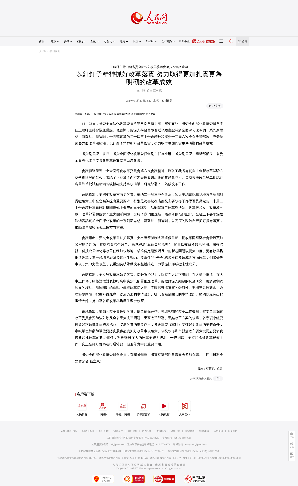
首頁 (41, 41)
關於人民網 (88, 431)
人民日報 (81, 414)
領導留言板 (143, 414)
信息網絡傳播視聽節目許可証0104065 (77, 458)
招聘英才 (118, 431)
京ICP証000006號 (198, 458)
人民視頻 (164, 414)
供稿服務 (161, 431)
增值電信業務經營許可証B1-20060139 (144, 451)
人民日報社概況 (69, 431)
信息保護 (218, 431)
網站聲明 (190, 431)
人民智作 (184, 414)
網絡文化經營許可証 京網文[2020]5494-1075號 (123, 458)
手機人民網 (123, 414)
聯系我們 (232, 431)
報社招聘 (104, 431)
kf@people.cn (118, 444)
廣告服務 (132, 431)
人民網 (42, 51)
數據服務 (175, 431)
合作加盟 (147, 431)
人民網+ (102, 414)
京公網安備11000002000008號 (225, 458)
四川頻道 (55, 51)
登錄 (244, 41)
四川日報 (166, 100)
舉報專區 (184, 41)
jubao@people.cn (182, 437)
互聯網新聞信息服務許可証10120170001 (100, 451)
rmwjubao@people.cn (196, 444)
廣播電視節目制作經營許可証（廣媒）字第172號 (193, 451)
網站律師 (204, 431)
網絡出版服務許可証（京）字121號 (168, 458)
